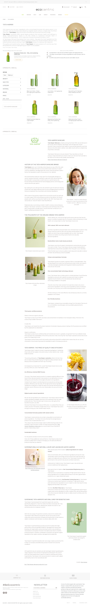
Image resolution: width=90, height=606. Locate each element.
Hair (40, 14)
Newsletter (38, 585)
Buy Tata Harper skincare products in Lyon (36, 564)
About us (35, 591)
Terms (74, 602)
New (23, 14)
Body (35, 14)
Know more (18, 59)
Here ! (36, 2)
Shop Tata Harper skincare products (57, 159)
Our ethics (36, 593)
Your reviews (37, 598)
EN (5, 6)
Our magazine (37, 596)
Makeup (45, 14)
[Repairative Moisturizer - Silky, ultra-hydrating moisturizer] (8, 57)
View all (14, 68)
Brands (60, 14)
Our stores (36, 594)
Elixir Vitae (28, 468)
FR (3, 6)
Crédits (30, 603)
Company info (83, 602)
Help (68, 602)
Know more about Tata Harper (10, 47)
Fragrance (52, 14)
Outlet (66, 14)
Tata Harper (84, 562)
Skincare (29, 14)
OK (56, 587)
